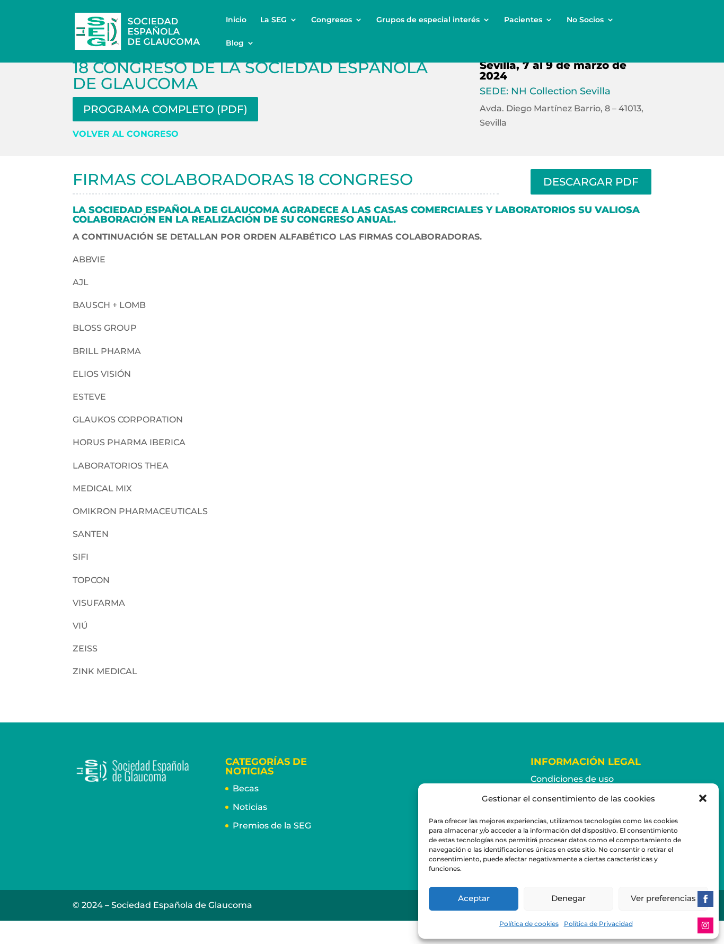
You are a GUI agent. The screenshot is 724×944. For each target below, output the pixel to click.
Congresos (331, 20)
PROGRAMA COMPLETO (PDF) (165, 109)
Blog (235, 43)
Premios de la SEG (272, 826)
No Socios (585, 20)
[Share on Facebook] (705, 899)
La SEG (273, 20)
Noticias (250, 807)
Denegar (568, 898)
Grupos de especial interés (428, 20)
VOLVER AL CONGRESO (126, 134)
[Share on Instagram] (705, 925)
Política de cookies (529, 924)
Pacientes (523, 20)
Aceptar (474, 898)
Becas (246, 788)
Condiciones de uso (572, 779)
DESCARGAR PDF (591, 181)
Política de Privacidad (598, 924)
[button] (702, 798)
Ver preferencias (663, 898)
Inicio (236, 20)
